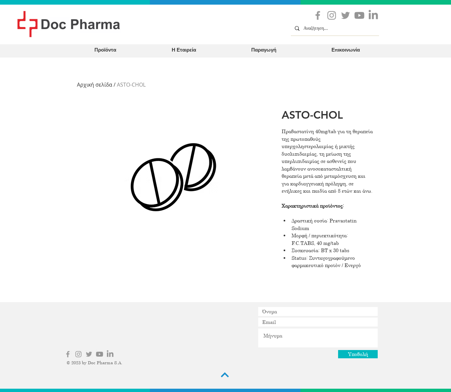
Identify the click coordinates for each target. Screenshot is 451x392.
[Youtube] (359, 15)
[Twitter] (345, 15)
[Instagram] (331, 15)
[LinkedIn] (373, 15)
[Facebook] (318, 15)
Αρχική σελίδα (94, 84)
